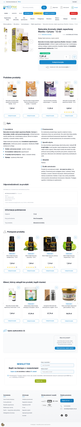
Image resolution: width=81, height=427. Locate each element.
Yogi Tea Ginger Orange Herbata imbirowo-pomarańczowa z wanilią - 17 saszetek (31, 102)
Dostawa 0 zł (28, 13)
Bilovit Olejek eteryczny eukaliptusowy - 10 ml (12, 256)
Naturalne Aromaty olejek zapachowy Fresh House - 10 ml (12, 306)
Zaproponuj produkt (27, 413)
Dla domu (16, 24)
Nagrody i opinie (26, 410)
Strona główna (7, 24)
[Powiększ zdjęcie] (31, 50)
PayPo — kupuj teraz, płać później (11, 410)
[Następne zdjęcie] (31, 41)
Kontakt (75, 1)
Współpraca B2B (26, 404)
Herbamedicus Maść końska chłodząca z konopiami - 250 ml (31, 306)
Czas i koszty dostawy (8, 399)
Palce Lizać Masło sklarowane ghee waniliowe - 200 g (69, 306)
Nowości (14, 13)
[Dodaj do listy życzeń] (74, 57)
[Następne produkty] (77, 252)
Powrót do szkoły (49, 13)
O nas (23, 407)
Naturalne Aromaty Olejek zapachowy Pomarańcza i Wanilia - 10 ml (12, 102)
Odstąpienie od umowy (9, 413)
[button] (74, 7)
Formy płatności (7, 402)
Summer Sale (38, 13)
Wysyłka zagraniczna (8, 404)
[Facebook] (62, 415)
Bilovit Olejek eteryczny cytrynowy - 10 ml (31, 256)
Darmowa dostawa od (13, 1)
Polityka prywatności (27, 399)
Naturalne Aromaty (46, 34)
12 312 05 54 (67, 406)
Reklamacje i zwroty (8, 407)
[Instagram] (66, 415)
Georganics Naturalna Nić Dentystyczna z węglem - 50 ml (50, 306)
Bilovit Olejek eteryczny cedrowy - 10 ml (50, 256)
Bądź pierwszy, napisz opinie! (65, 348)
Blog (20, 13)
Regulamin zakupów (27, 402)
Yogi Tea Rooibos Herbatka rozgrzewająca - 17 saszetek (50, 101)
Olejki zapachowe (36, 24)
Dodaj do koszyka (58, 62)
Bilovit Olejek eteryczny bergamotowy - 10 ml (69, 256)
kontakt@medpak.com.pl (70, 408)
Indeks (64, 34)
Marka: (40, 34)
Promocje (74, 13)
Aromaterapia (25, 24)
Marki (6, 13)
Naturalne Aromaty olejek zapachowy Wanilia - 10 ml (68, 101)
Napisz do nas (66, 400)
